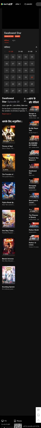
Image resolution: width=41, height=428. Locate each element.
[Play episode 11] (6, 70)
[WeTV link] (7, 4)
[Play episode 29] (25, 90)
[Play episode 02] (13, 56)
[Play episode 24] (25, 84)
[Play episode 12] (13, 70)
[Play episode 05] (32, 56)
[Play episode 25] (32, 84)
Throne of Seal (7, 146)
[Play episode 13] (19, 70)
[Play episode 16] (6, 77)
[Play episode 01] (6, 56)
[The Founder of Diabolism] (8, 163)
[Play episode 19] (25, 77)
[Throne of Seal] (8, 135)
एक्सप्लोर (29, 4)
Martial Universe (8, 259)
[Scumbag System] (8, 275)
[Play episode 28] (19, 90)
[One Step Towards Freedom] (8, 219)
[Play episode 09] (25, 63)
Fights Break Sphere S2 (10, 202)
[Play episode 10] (32, 63)
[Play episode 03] (19, 56)
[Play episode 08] (19, 63)
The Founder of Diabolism (11, 174)
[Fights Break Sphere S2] (8, 191)
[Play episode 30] (32, 90)
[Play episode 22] (13, 84)
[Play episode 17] (13, 77)
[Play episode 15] (32, 70)
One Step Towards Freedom (12, 230)
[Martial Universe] (8, 247)
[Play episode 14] (25, 70)
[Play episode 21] (6, 84)
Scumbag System (8, 287)
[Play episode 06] (6, 63)
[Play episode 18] (19, 77)
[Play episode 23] (19, 84)
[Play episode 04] (25, 56)
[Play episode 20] (32, 77)
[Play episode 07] (13, 63)
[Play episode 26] (6, 90)
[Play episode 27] (13, 90)
